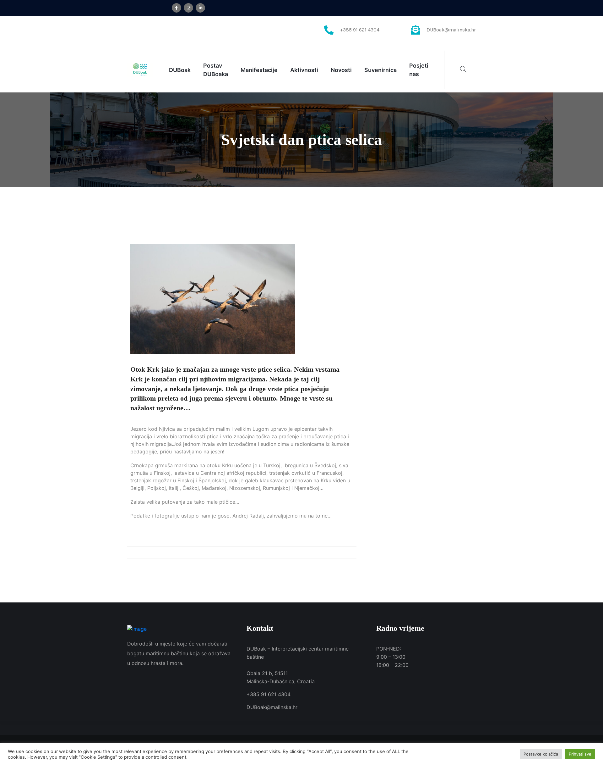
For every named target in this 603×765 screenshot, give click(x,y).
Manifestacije (259, 70)
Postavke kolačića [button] (541, 754)
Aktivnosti (304, 70)
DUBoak (180, 70)
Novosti (341, 70)
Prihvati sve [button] (580, 754)
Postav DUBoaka (215, 69)
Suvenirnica (380, 70)
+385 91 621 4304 (359, 30)
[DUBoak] (140, 69)
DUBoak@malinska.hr (451, 30)
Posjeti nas (418, 69)
